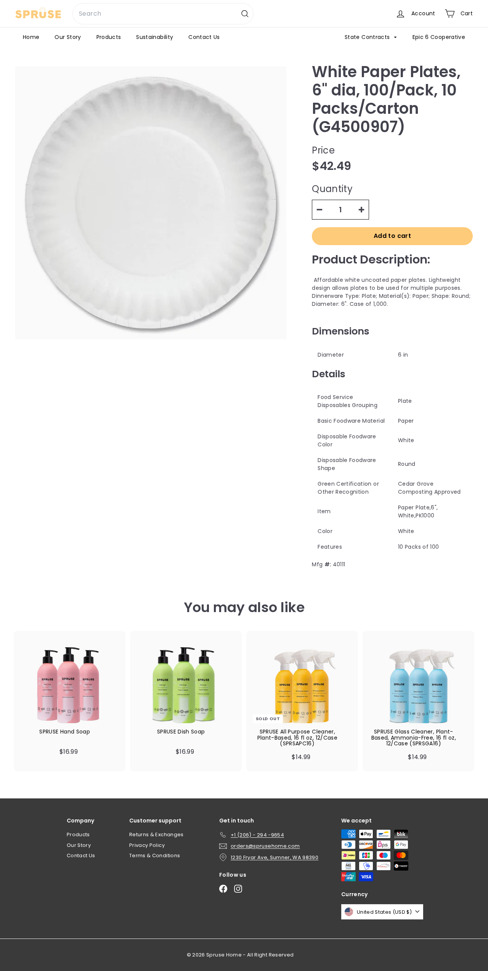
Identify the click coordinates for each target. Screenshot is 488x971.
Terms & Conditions (154, 855)
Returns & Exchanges (156, 834)
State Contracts (368, 37)
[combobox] (163, 13)
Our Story (68, 37)
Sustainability (154, 37)
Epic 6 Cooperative (439, 37)
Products (108, 37)
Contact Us (204, 37)
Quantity (332, 189)
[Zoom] (150, 202)
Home (31, 37)
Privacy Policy (147, 845)
